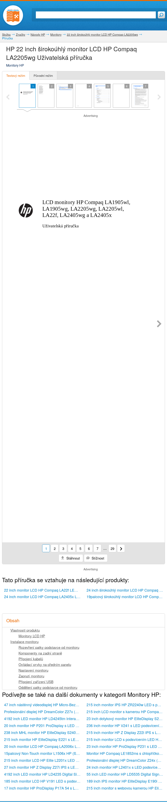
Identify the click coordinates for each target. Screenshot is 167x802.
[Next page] (159, 324)
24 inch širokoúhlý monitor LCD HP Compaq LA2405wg (126, 590)
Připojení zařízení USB (36, 681)
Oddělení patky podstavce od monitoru (48, 687)
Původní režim (43, 75)
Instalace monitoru (24, 641)
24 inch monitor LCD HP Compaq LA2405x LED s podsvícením (43, 596)
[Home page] (13, 15)
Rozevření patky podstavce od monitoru (49, 647)
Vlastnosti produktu (25, 630)
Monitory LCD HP (32, 635)
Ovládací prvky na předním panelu (45, 664)
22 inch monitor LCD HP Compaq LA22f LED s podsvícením (43, 590)
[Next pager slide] (159, 97)
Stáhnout (72, 558)
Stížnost (97, 558)
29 (112, 548)
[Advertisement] (83, 123)
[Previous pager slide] (7, 97)
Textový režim (15, 75)
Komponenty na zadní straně (40, 653)
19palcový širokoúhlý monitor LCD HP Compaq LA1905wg (126, 596)
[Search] (161, 14)
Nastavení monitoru (33, 670)
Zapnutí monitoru (31, 675)
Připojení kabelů (31, 658)
